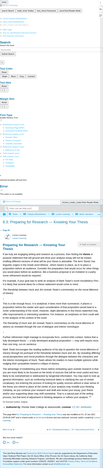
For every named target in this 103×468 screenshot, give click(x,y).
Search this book (7, 45)
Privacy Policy (74, 461)
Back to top (7, 430)
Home (15, 214)
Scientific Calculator (13, 143)
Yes (8, 442)
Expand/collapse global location (98, 213)
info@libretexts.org (61, 464)
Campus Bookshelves (36, 214)
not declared (41, 417)
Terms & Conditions (89, 461)
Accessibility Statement (12, 464)
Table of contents (89, 244)
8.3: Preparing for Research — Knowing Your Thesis (39, 414)
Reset (4, 72)
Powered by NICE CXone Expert (41, 453)
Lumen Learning (62, 214)
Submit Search (8, 54)
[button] (9, 163)
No (17, 442)
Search (7, 208)
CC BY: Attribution (81, 407)
